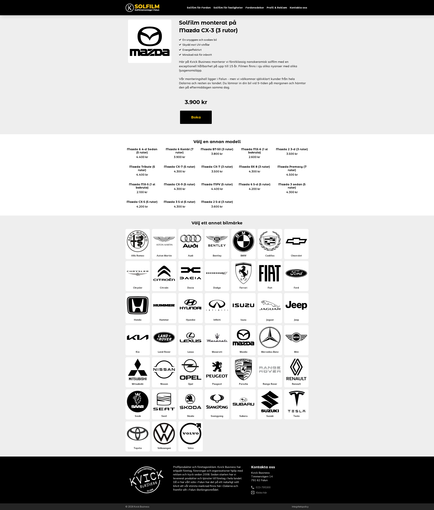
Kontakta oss (298, 7)
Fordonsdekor (254, 7)
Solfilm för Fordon (199, 7)
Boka (196, 117)
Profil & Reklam (277, 7)
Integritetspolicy (300, 506)
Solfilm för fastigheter (228, 7)
